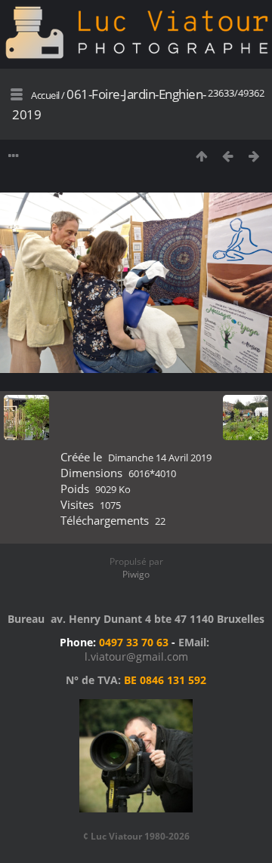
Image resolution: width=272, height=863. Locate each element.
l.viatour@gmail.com (136, 656)
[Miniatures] (201, 156)
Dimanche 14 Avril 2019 (160, 457)
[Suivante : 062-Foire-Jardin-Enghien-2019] (254, 156)
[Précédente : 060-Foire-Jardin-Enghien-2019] (228, 156)
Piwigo (136, 574)
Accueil (45, 95)
